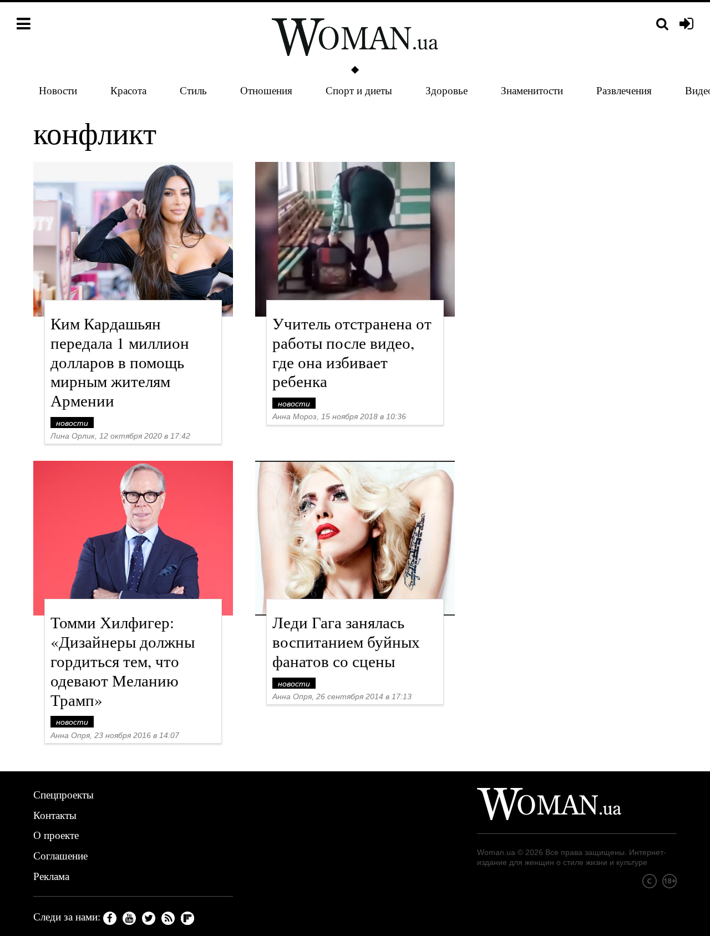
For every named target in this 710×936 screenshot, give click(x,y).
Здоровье (446, 90)
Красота (128, 90)
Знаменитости (532, 90)
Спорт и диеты (359, 90)
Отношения (266, 90)
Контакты (55, 815)
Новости (58, 90)
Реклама (51, 876)
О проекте (56, 835)
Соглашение (60, 855)
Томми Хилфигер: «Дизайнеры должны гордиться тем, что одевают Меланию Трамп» (122, 660)
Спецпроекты (63, 794)
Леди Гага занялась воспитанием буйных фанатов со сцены (346, 641)
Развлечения (624, 90)
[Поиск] (662, 24)
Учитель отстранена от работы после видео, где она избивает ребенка (352, 351)
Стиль (193, 90)
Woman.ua (496, 852)
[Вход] (686, 24)
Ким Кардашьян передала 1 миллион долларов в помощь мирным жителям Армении (119, 361)
